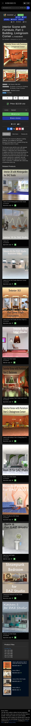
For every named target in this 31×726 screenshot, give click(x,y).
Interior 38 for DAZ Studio (19, 679)
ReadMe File (7, 648)
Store (24, 17)
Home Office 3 (16, 687)
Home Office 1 (16, 670)
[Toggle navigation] (3, 3)
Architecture (19, 86)
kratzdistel (18, 37)
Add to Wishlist (16, 118)
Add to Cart (16, 114)
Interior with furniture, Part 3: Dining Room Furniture (16, 437)
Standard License (15, 90)
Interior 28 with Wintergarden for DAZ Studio (14, 201)
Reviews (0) (24, 134)
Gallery (7, 19)
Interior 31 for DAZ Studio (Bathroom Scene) (14, 280)
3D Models (12, 86)
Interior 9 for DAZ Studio (9, 359)
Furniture (22, 88)
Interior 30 (5, 241)
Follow (21, 15)
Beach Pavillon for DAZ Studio (11, 516)
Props (17, 88)
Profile (18, 17)
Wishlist (21, 19)
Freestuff (14, 19)
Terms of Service (13, 720)
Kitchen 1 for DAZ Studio (9, 634)
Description (6, 134)
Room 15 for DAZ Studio (9, 476)
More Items (15, 134)
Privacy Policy (12, 722)
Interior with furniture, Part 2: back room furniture (15, 398)
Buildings (25, 86)
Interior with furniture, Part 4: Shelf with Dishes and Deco (19, 662)
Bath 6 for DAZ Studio (9, 555)
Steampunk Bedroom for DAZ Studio (12, 594)
